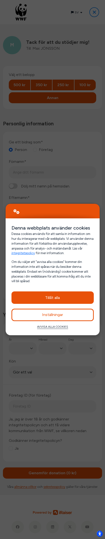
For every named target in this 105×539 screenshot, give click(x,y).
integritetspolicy (23, 253)
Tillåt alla (52, 297)
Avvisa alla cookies (52, 326)
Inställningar (52, 314)
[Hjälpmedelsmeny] (100, 534)
